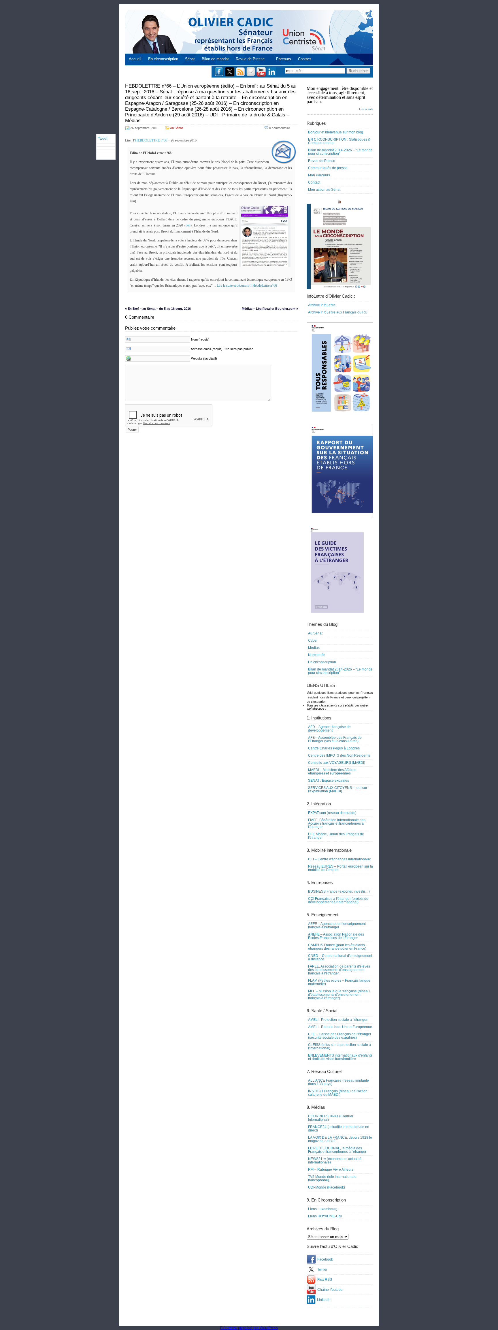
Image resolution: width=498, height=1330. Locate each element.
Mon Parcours (319, 175)
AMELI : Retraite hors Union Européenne (340, 1027)
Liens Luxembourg (322, 1209)
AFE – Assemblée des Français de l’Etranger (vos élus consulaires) (335, 739)
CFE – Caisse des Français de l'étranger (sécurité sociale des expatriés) (339, 1036)
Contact (304, 59)
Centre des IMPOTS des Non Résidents (339, 755)
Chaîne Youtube (330, 1290)
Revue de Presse (250, 59)
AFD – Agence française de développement (329, 728)
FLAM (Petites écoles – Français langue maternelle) (339, 982)
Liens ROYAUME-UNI (325, 1216)
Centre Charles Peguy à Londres (334, 748)
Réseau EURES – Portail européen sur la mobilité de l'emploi (340, 868)
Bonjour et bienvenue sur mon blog (335, 132)
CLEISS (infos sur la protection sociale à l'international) (339, 1046)
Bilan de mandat (215, 59)
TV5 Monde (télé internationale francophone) (332, 1178)
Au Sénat (176, 128)
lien (188, 225)
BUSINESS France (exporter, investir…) (339, 891)
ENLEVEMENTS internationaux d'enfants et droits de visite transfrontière (340, 1057)
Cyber (313, 640)
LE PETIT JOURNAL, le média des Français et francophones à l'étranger (337, 1150)
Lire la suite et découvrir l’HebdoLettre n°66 (247, 286)
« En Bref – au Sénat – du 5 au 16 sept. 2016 (158, 308)
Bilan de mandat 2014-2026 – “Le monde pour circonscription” (340, 152)
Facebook (325, 1259)
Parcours (283, 59)
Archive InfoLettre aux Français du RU (337, 312)
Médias (314, 648)
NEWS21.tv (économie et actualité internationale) (334, 1160)
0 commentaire (279, 128)
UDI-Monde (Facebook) (326, 1187)
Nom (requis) (200, 339)
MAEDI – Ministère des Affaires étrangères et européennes (332, 771)
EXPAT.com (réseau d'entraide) (332, 813)
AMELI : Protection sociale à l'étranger (337, 1020)
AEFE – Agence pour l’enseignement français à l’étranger (337, 925)
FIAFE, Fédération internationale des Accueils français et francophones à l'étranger (336, 823)
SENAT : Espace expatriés (328, 781)
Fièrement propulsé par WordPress (249, 1328)
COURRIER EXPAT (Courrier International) (330, 1118)
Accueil (135, 59)
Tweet (102, 139)
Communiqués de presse (328, 168)
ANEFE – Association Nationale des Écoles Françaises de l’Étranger (336, 936)
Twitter (322, 1269)
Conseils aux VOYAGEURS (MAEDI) (336, 763)
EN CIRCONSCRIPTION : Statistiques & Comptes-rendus (339, 141)
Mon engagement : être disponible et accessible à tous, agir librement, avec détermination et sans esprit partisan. (340, 98)
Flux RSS (324, 1280)
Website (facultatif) (204, 358)
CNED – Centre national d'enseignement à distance (340, 957)
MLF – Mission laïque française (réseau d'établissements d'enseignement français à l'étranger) (339, 994)
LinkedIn (324, 1300)
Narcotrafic (316, 655)
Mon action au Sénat (324, 190)
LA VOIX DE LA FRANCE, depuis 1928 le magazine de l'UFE (340, 1139)
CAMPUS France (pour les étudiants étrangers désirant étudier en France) (337, 947)
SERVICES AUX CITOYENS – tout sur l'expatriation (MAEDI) (337, 789)
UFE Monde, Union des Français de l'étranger (336, 836)
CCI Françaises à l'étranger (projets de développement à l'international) (338, 900)
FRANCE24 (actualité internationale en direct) (338, 1128)
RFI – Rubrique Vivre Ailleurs (330, 1169)
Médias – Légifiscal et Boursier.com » (270, 308)
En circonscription (163, 59)
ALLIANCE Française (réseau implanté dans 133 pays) (338, 1082)
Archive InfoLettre (321, 305)
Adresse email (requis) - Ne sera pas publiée (222, 349)
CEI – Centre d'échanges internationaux (339, 859)
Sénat (190, 59)
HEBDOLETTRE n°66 (151, 140)
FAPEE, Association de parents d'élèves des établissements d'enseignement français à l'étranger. (339, 969)
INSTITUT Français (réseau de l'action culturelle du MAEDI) (337, 1093)
